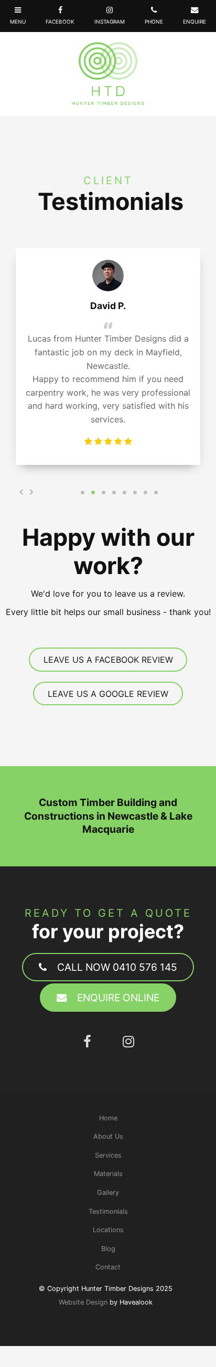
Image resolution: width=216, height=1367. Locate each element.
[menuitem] (108, 1118)
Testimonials (108, 1211)
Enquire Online (118, 997)
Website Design (83, 1302)
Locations (108, 1230)
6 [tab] (134, 492)
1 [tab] (82, 492)
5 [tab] (124, 492)
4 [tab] (114, 492)
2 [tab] (93, 492)
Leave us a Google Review (108, 693)
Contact (108, 1267)
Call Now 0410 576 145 (117, 967)
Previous (21, 492)
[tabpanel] (108, 356)
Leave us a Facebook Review (108, 659)
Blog (108, 1249)
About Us (108, 1136)
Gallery (108, 1192)
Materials (108, 1174)
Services (108, 1155)
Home (108, 1118)
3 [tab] (103, 492)
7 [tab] (145, 492)
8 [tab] (155, 492)
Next (31, 492)
